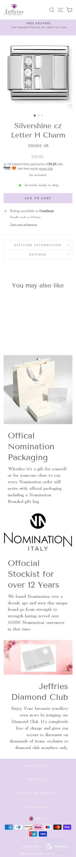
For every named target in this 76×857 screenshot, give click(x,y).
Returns (37, 254)
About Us (37, 779)
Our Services (37, 807)
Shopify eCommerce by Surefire (38, 853)
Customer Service (37, 793)
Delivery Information (38, 245)
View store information (23, 224)
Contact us (37, 765)
